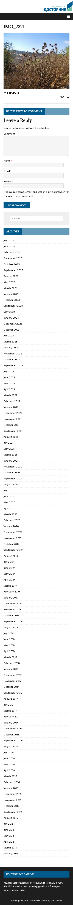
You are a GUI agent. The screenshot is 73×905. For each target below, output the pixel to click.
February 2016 (12, 782)
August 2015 (11, 818)
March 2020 (11, 514)
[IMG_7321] (36, 87)
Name (7, 161)
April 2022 (9, 389)
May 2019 (9, 574)
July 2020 (9, 490)
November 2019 (13, 538)
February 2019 (12, 592)
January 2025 (11, 294)
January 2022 (11, 407)
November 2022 (13, 354)
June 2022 (9, 377)
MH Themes (56, 900)
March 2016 (10, 776)
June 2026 (9, 246)
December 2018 (13, 603)
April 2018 (9, 651)
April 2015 (9, 842)
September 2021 (13, 431)
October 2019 (11, 544)
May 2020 (9, 502)
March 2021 (10, 455)
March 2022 (10, 395)
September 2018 (13, 621)
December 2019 (13, 532)
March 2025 (10, 288)
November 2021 (12, 419)
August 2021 (11, 437)
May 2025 (9, 282)
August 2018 (11, 627)
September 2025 (13, 270)
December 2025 (13, 258)
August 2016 (11, 746)
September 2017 (13, 693)
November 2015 (12, 800)
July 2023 (9, 336)
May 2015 (9, 836)
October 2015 (11, 806)
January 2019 (11, 598)
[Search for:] (36, 218)
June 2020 (9, 496)
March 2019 (10, 586)
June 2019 (9, 568)
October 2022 (12, 359)
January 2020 (11, 526)
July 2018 (9, 633)
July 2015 (8, 824)
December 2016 (13, 728)
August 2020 (11, 484)
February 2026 (12, 252)
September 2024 (13, 306)
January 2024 (11, 318)
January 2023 (11, 347)
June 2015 (9, 830)
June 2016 (9, 758)
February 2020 (12, 520)
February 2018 (12, 663)
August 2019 (11, 556)
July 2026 (9, 240)
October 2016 (11, 735)
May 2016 (9, 764)
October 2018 (11, 615)
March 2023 (10, 342)
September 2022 (13, 365)
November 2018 (13, 609)
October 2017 (11, 687)
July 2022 (9, 371)
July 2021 (8, 443)
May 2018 (9, 645)
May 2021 (9, 449)
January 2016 (11, 788)
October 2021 (11, 425)
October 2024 (12, 300)
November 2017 (12, 681)
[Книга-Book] (36, 11)
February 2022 (12, 401)
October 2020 (12, 472)
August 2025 (11, 276)
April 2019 (9, 580)
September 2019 (13, 550)
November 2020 (13, 467)
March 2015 (10, 848)
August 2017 (11, 699)
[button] (68, 16)
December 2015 (13, 794)
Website (8, 181)
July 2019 (9, 562)
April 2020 (9, 508)
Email (7, 171)
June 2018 (9, 639)
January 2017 (11, 723)
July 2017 (8, 705)
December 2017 (12, 675)
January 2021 (11, 461)
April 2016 (9, 770)
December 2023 (13, 324)
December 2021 (13, 413)
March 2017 (10, 711)
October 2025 (12, 264)
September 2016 (13, 740)
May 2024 (9, 312)
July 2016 (9, 752)
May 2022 (9, 383)
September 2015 (13, 812)
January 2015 (11, 853)
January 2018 (11, 669)
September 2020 (13, 478)
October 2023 (11, 330)
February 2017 (11, 717)
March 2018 (10, 657)
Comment (9, 134)
